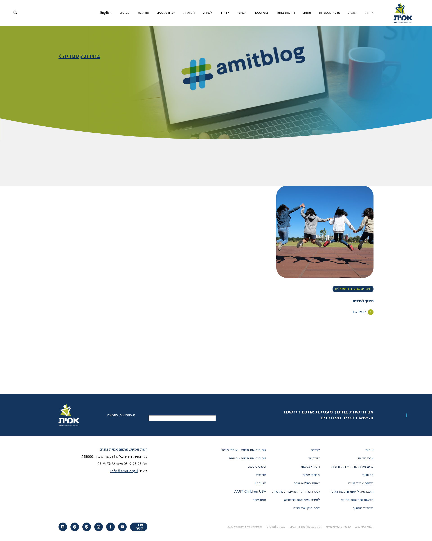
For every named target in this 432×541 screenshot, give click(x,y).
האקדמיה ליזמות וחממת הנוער (352, 492)
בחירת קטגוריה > (79, 56)
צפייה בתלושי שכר (307, 483)
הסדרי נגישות (310, 467)
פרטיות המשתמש (338, 527)
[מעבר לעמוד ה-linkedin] (62, 527)
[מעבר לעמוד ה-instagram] (98, 527)
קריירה (315, 450)
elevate (272, 527)
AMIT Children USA (250, 492)
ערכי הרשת (366, 458)
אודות (369, 450)
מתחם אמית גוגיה (361, 483)
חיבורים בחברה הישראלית (353, 289)
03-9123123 (132, 464)
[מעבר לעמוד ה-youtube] (122, 527)
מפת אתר (259, 500)
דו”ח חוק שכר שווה (306, 508)
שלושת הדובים (300, 527)
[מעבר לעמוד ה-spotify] (86, 527)
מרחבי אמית (311, 475)
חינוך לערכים (363, 301)
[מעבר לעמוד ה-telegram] (74, 527)
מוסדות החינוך (363, 508)
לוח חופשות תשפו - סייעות (247, 458)
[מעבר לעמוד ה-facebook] (110, 527)
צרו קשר (139, 526)
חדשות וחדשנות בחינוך (357, 500)
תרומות (261, 475)
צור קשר (314, 458)
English (260, 483)
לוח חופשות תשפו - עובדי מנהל (243, 450)
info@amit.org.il (124, 471)
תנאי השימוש (364, 527)
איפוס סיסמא (257, 467)
